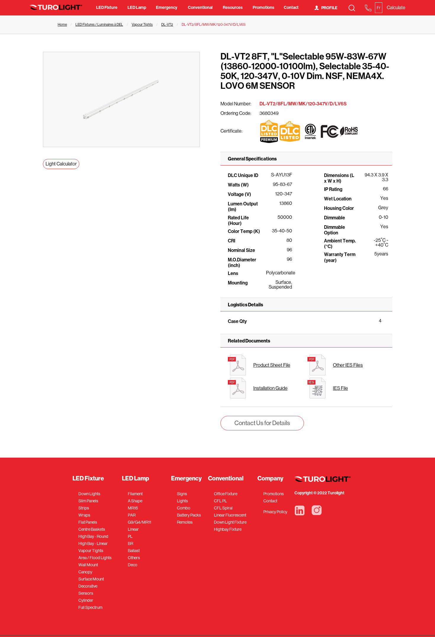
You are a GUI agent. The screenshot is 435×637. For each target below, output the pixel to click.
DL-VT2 (167, 24)
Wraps (84, 515)
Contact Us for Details (262, 423)
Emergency (166, 7)
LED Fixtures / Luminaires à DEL (99, 24)
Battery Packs (189, 515)
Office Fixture (225, 493)
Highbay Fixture (227, 529)
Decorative (87, 586)
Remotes (185, 522)
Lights (182, 500)
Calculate (396, 7)
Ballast (134, 550)
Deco (132, 564)
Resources (233, 7)
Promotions (263, 7)
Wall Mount (88, 564)
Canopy (85, 572)
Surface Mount (91, 579)
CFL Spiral (223, 508)
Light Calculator (61, 164)
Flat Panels (87, 522)
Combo (183, 508)
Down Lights (89, 493)
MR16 (133, 508)
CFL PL (220, 500)
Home (62, 24)
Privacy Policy (275, 511)
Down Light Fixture (230, 522)
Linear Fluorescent (230, 515)
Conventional (200, 7)
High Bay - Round (93, 536)
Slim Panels (88, 500)
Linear (133, 529)
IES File (340, 388)
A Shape (135, 500)
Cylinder (85, 600)
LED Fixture (106, 7)
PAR (132, 515)
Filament (135, 493)
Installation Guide (270, 388)
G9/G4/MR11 (139, 522)
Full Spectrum (90, 607)
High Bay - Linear (93, 543)
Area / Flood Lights (95, 557)
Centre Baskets (91, 529)
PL (130, 536)
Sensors (85, 593)
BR (130, 543)
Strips (83, 508)
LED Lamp (137, 7)
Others (134, 557)
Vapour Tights (142, 24)
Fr (379, 8)
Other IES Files (348, 365)
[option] (121, 99)
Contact (291, 7)
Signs (182, 493)
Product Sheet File (271, 365)
